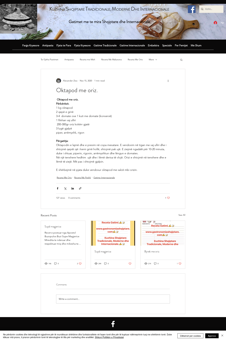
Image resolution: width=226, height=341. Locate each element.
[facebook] (192, 9)
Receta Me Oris (135, 59)
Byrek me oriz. (152, 251)
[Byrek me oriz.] (163, 233)
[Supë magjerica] (113, 233)
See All (181, 215)
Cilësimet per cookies (190, 335)
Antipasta (69, 59)
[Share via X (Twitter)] (65, 188)
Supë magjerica (53, 226)
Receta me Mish (87, 59)
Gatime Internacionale (104, 177)
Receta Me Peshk (82, 177)
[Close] (222, 336)
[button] (181, 59)
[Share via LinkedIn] (72, 188)
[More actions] (168, 80)
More (151, 59)
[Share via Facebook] (57, 188)
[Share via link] (80, 188)
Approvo (212, 335)
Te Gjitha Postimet (49, 59)
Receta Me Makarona (111, 59)
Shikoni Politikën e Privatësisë (109, 337)
